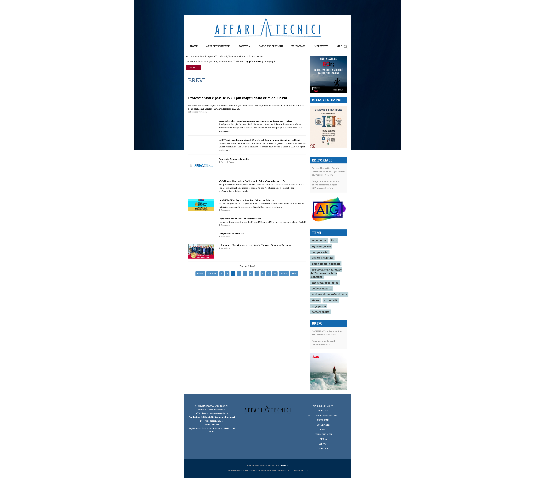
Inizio (200, 273)
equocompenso (321, 246)
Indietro (212, 273)
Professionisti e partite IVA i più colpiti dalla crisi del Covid (237, 98)
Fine (294, 273)
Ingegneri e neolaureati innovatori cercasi (240, 218)
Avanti (284, 273)
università (330, 300)
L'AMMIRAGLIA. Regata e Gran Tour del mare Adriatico (246, 200)
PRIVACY (283, 465)
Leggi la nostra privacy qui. (260, 61)
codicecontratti (322, 288)
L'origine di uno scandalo (231, 233)
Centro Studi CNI (322, 258)
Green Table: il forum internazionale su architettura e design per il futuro (255, 121)
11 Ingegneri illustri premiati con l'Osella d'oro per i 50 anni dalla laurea (255, 245)
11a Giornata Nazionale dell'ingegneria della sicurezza (326, 273)
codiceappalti (320, 312)
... (245, 273)
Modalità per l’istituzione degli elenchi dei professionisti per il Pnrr (253, 181)
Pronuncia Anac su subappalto (234, 159)
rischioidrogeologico (325, 282)
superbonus (319, 240)
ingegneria (319, 306)
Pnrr (334, 240)
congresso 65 (320, 252)
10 (275, 273)
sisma (315, 300)
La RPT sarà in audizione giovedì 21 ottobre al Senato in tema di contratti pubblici (259, 140)
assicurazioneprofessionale (329, 294)
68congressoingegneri (326, 263)
